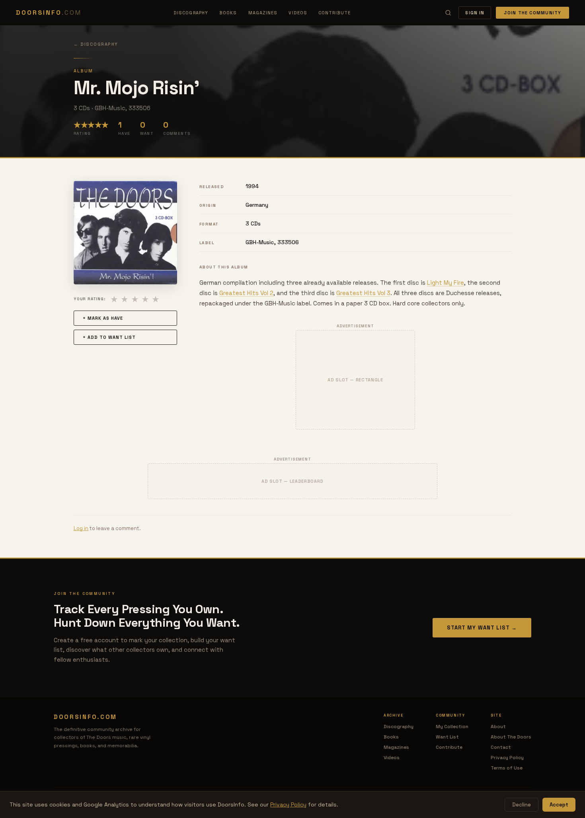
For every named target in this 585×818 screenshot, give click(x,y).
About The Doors (511, 737)
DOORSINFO (48, 12)
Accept (559, 804)
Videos (298, 13)
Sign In (474, 13)
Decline (521, 804)
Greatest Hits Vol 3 (363, 293)
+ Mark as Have (103, 318)
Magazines (263, 13)
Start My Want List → (482, 627)
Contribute (334, 13)
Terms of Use (507, 768)
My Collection (452, 726)
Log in (81, 528)
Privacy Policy (507, 757)
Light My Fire (445, 282)
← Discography (96, 44)
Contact (501, 747)
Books (228, 13)
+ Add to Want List (109, 337)
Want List (447, 737)
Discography (191, 13)
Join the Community (532, 13)
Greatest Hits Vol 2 (246, 293)
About (498, 726)
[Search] (448, 12)
